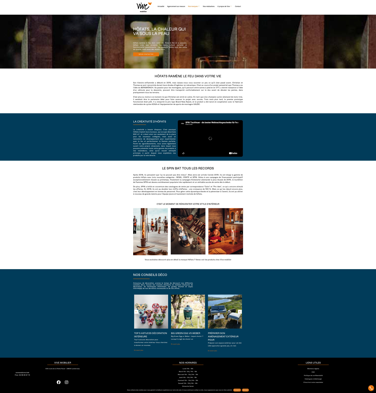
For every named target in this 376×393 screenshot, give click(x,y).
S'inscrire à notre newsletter (313, 382)
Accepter (237, 390)
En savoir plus (138, 350)
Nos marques (193, 6)
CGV (313, 372)
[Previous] (134, 232)
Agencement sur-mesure (176, 6)
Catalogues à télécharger (313, 379)
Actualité (161, 6)
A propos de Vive (223, 6)
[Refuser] (374, 390)
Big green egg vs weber (185, 333)
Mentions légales (313, 368)
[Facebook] (59, 382)
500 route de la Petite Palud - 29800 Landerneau (63, 368)
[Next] (241, 232)
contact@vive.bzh (22, 372)
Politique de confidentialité (313, 375)
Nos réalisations (209, 6)
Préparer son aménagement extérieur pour (223, 336)
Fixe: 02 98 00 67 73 (22, 375)
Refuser (245, 390)
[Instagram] (66, 382)
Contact (238, 6)
